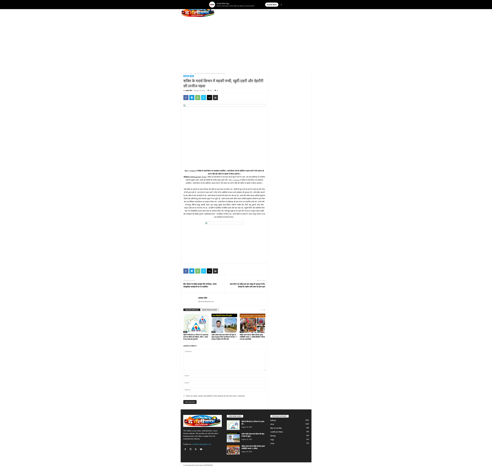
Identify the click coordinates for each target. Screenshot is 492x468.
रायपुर (272, 440)
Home (185, 73)
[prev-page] (261, 310)
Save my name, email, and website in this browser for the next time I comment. (215, 396)
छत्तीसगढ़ (186, 76)
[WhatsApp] (197, 97)
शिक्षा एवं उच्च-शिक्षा (276, 428)
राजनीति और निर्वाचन (276, 432)
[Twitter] (203, 97)
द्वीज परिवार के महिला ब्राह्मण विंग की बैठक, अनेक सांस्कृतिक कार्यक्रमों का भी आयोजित (200, 285)
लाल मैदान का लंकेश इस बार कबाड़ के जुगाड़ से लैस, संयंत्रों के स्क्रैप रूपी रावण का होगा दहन (247, 285)
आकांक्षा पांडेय (188, 90)
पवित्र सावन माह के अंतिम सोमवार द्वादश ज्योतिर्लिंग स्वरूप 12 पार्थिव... (253, 447)
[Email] (209, 97)
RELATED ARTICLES (191, 310)
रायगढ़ (272, 444)
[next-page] (264, 310)
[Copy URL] (221, 97)
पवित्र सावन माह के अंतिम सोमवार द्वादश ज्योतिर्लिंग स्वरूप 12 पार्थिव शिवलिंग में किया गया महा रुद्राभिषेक (252, 337)
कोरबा (190, 73)
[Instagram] (191, 449)
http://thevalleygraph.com (206, 301)
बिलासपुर (273, 436)
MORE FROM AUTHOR (209, 310)
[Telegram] (191, 97)
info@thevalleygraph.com (201, 444)
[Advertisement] (246, 40)
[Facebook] (185, 97)
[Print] (215, 97)
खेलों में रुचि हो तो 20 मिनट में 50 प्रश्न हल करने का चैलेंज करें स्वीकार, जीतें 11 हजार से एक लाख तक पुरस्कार (195, 337)
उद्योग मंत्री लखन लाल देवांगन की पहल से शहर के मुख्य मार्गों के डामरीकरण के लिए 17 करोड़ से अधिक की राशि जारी (224, 337)
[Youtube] (201, 449)
